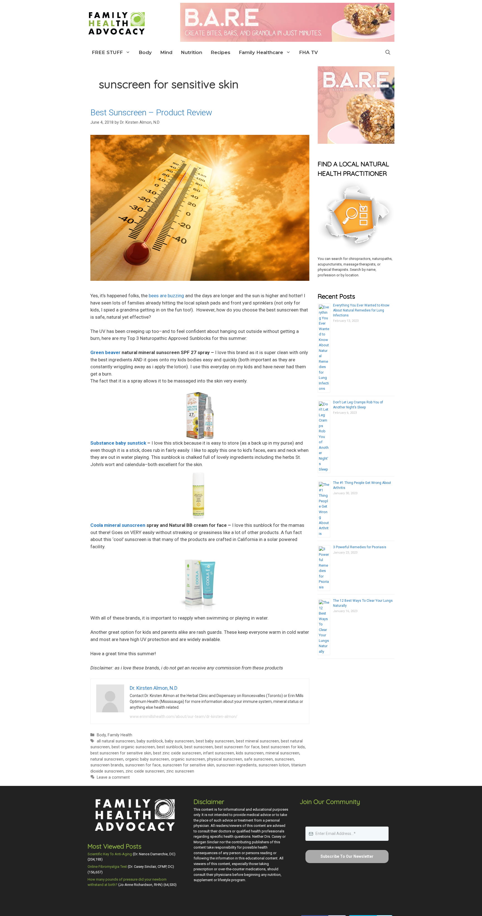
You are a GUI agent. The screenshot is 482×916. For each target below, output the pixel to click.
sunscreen (284, 759)
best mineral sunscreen (257, 741)
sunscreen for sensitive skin (188, 765)
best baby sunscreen (215, 741)
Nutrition (191, 52)
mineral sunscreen (282, 753)
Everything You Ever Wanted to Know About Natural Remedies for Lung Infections (361, 310)
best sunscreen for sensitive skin (120, 753)
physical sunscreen (224, 759)
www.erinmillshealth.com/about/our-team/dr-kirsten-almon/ (183, 716)
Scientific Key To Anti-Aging (110, 854)
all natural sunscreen (116, 741)
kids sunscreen (250, 753)
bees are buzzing (166, 295)
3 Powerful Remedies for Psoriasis (359, 547)
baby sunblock (150, 741)
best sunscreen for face (237, 747)
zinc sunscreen (180, 771)
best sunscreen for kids (283, 747)
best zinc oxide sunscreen (177, 753)
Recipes (220, 52)
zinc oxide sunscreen (145, 771)
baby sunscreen (179, 741)
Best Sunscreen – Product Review (151, 112)
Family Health (120, 735)
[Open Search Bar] (387, 52)
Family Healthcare (261, 52)
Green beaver (105, 352)
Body (145, 52)
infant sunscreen (218, 753)
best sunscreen (198, 747)
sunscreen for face (143, 765)
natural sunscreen (106, 759)
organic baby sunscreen (147, 759)
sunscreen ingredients (236, 765)
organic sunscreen (188, 759)
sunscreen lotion (274, 765)
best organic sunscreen (133, 747)
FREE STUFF (107, 52)
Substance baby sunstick (118, 443)
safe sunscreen (258, 759)
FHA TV (308, 52)
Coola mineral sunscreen (117, 525)
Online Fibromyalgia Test (107, 866)
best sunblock (169, 747)
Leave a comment (113, 777)
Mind (166, 52)
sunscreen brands (106, 765)
